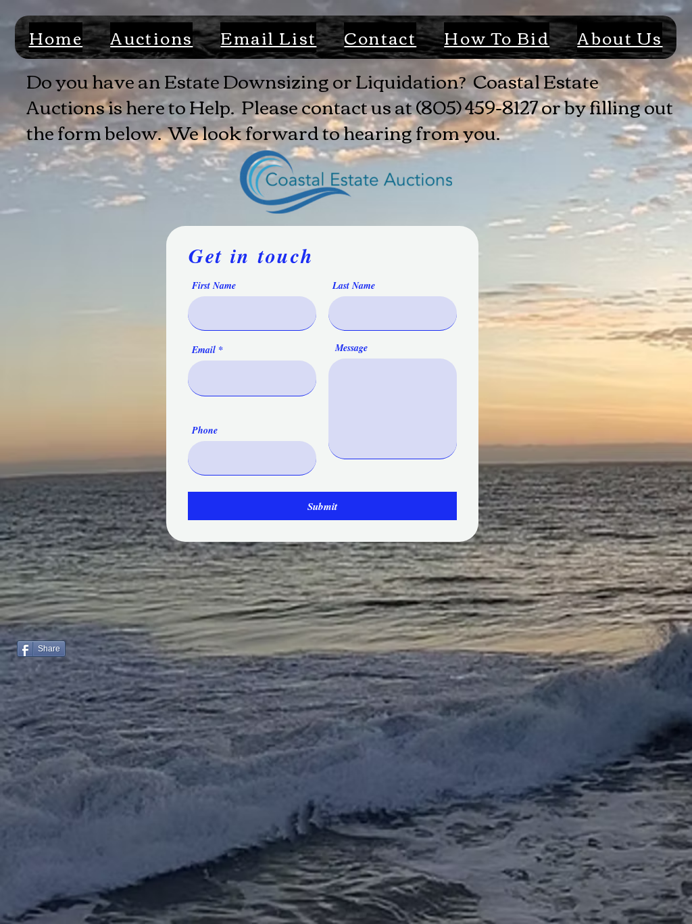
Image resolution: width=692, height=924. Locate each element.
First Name (214, 285)
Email (204, 349)
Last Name (353, 285)
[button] (152, 37)
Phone (205, 430)
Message (351, 347)
